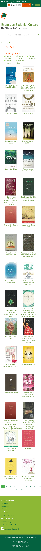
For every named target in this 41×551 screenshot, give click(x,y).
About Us (4, 504)
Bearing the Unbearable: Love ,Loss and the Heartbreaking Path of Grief (11, 312)
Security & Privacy (7, 518)
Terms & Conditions (8, 524)
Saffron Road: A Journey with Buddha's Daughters (28, 394)
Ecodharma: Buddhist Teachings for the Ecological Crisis (28, 198)
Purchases (5, 512)
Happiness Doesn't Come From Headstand (28, 478)
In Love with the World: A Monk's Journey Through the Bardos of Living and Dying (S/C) (11, 200)
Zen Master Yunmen (11, 393)
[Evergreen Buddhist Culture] (4, 18)
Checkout (26, 5)
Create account (21, 2)
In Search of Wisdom (28, 365)
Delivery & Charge (7, 515)
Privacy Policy (6, 522)
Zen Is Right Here (28, 113)
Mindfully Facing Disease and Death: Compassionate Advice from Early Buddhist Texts (28, 424)
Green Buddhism (11, 169)
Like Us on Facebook (12, 529)
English (37, 5)
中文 (33, 5)
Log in (12, 2)
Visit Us (4, 508)
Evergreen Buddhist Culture (19, 25)
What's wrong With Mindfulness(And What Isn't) (28, 282)
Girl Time (28, 448)
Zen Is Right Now (11, 113)
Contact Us (5, 506)
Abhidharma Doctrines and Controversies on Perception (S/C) (28, 254)
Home (2, 43)
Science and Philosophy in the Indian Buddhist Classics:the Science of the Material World (28, 312)
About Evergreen (7, 500)
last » (21, 489)
